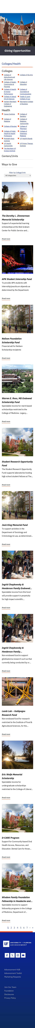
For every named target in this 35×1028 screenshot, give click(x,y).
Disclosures (9, 994)
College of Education (23, 83)
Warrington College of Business (26, 103)
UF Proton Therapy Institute (26, 145)
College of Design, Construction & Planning (10, 84)
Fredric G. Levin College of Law (25, 98)
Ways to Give (9, 164)
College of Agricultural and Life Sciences (9, 77)
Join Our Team (10, 987)
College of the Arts (26, 75)
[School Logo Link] (16, 944)
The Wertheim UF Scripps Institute (10, 150)
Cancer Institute (9, 114)
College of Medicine (7, 120)
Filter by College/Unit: (17, 173)
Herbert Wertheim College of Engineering (10, 104)
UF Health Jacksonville (8, 145)
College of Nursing (10, 126)
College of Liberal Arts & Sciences (10, 98)
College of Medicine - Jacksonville (24, 121)
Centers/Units (10, 156)
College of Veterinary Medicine (23, 133)
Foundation (9, 990)
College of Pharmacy (23, 127)
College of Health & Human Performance (10, 91)
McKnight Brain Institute (9, 140)
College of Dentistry (23, 115)
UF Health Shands (26, 139)
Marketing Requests (12, 976)
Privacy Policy (10, 998)
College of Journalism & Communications (25, 91)
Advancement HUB (12, 969)
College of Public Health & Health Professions (10, 133)
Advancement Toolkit (13, 973)
